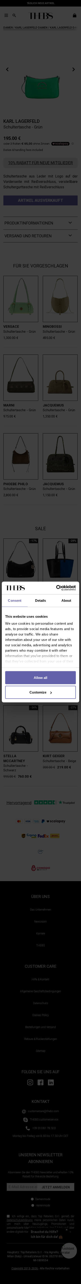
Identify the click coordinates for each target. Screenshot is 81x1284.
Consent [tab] (14, 600)
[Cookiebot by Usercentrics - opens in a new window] (57, 588)
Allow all (40, 677)
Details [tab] (40, 600)
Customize (37, 692)
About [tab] (66, 600)
